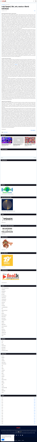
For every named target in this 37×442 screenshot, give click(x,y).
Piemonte (3, 376)
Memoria (3, 313)
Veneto (3, 392)
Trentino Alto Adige (4, 387)
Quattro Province (4, 379)
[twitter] (20, 435)
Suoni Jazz (3, 329)
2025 (18, 421)
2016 (18, 407)
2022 (18, 416)
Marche (3, 371)
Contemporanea (4, 299)
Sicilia (2, 384)
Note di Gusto (3, 318)
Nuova (2, 157)
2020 (18, 413)
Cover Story (3, 302)
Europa (3, 344)
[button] (1, 1)
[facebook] (14, 435)
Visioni (2, 335)
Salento (3, 381)
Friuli (2, 365)
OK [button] (2, 439)
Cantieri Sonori (4, 297)
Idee (2, 308)
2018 (18, 410)
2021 (18, 415)
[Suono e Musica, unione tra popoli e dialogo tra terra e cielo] (30, 140)
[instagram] (18, 435)
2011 (18, 399)
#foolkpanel (3, 289)
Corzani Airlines (4, 300)
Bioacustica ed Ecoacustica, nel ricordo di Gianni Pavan (6, 144)
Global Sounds (4, 345)
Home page (3, 4)
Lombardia (3, 370)
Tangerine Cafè (4, 332)
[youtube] (22, 435)
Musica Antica (4, 316)
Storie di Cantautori (4, 326)
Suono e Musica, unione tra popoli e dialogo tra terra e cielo (30, 144)
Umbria (3, 389)
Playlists (3, 321)
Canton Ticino (3, 362)
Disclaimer (19, 440)
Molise (2, 373)
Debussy (16, 64)
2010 (18, 397)
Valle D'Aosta (3, 390)
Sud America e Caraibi (5, 350)
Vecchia (35, 157)
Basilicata (3, 357)
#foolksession (4, 291)
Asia (2, 342)
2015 (18, 405)
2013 (18, 402)
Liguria (3, 368)
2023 (18, 418)
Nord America (3, 347)
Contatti (23, 440)
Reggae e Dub (3, 324)
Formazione (3, 305)
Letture (3, 311)
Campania (3, 360)
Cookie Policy (15, 440)
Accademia (3, 292)
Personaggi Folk (4, 319)
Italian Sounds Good (4, 310)
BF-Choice (3, 294)
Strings (3, 327)
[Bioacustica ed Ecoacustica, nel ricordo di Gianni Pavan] (7, 140)
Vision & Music (7, 4)
